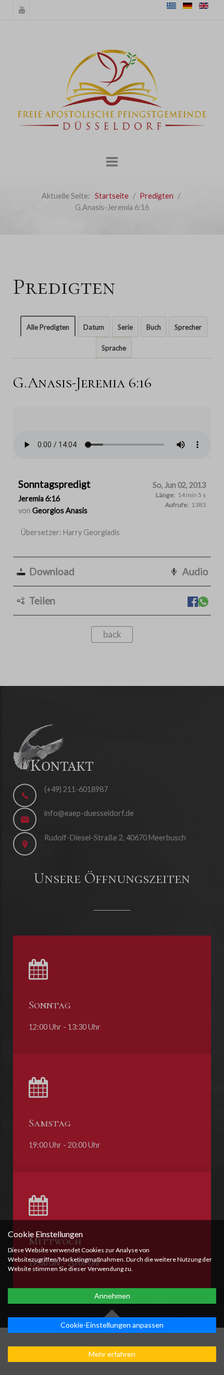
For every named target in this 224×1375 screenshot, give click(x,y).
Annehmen (112, 1295)
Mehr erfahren (112, 1354)
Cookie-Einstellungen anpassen (112, 1324)
